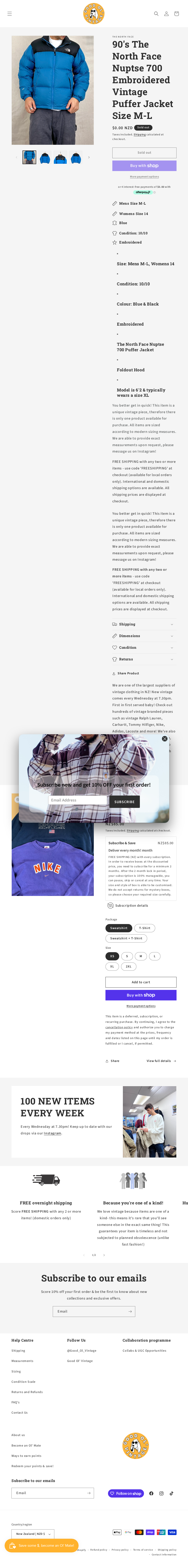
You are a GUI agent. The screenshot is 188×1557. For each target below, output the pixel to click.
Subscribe (124, 801)
